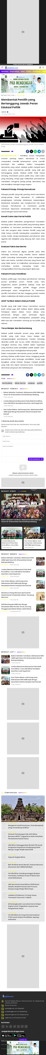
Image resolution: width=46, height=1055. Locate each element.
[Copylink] (43, 151)
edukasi (31, 383)
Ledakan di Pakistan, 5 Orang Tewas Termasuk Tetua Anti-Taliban (22, 896)
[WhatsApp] (35, 151)
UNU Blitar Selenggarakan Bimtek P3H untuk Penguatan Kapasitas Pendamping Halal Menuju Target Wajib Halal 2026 (25, 847)
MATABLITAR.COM (8, 95)
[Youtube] (22, 1026)
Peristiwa (21, 95)
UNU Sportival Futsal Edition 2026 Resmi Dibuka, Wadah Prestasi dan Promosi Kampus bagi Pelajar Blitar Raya (23, 886)
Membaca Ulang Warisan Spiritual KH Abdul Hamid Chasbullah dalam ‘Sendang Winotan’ (17, 595)
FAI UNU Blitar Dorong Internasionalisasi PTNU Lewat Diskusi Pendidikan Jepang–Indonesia (24, 917)
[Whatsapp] (10, 1026)
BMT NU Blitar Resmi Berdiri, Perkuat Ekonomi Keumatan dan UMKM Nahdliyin (25, 866)
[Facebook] (27, 151)
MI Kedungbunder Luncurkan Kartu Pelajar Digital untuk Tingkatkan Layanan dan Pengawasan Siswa (24, 906)
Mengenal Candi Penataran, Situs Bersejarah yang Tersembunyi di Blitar (25, 826)
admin (3, 112)
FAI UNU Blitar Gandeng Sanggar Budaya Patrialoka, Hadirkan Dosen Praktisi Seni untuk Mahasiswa (24, 875)
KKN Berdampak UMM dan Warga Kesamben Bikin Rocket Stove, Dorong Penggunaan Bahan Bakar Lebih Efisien (16, 606)
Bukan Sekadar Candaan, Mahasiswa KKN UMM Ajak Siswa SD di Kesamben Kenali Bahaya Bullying (24, 393)
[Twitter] (31, 151)
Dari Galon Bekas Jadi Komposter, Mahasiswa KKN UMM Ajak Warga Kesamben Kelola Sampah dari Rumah (23, 411)
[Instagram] (18, 1026)
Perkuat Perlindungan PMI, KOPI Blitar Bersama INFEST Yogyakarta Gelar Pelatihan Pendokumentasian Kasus (25, 836)
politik (39, 383)
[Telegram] (39, 151)
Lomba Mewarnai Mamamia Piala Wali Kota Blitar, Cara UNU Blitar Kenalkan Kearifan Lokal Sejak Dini (23, 402)
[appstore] (6, 1037)
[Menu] (2, 67)
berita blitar (7, 383)
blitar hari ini (20, 383)
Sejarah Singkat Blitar (16, 857)
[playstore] (19, 1037)
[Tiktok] (26, 1026)
